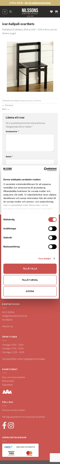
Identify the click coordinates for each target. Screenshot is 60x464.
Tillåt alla (30, 268)
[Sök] (10, 11)
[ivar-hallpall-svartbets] (30, 66)
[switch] (52, 228)
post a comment (35, 100)
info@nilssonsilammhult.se (14, 315)
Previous (7, 105)
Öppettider (7, 384)
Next (5, 109)
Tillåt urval (30, 280)
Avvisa (30, 291)
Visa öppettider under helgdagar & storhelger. (23, 358)
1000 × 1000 (36, 29)
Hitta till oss (7, 326)
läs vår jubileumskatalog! (38, 2)
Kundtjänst (7, 319)
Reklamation (8, 380)
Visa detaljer (44, 258)
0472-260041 (8, 312)
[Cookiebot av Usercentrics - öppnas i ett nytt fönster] (44, 169)
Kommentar (12, 131)
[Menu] (4, 11)
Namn (9, 156)
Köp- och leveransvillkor (13, 377)
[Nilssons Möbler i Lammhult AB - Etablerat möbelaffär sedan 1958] (30, 13)
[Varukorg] (56, 11)
